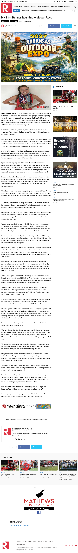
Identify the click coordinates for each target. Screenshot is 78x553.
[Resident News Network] (6, 8)
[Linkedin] (57, 1)
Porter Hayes (43, 478)
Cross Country (27, 419)
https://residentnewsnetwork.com (20, 431)
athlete (19, 419)
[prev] (72, 11)
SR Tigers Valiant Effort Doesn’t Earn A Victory (8, 475)
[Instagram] (54, 1)
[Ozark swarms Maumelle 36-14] (49, 465)
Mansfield (35, 419)
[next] (75, 11)
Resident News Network (13, 26)
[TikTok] (59, 1)
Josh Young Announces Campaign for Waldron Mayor (36, 10)
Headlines (5, 21)
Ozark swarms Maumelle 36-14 (61, 192)
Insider (55, 105)
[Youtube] (65, 1)
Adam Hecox (4, 478)
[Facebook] (52, 1)
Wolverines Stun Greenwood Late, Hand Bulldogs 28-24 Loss (63, 199)
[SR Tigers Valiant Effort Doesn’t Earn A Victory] (65, 96)
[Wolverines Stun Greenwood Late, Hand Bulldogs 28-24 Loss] (68, 465)
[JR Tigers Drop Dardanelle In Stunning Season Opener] (29, 465)
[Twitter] (62, 1)
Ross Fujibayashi (63, 479)
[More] (75, 26)
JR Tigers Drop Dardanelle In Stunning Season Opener (29, 475)
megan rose (43, 419)
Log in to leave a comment (20, 525)
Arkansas (13, 419)
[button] (75, 7)
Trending (14, 21)
